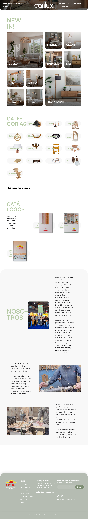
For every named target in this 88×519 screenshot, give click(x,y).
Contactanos (62, 7)
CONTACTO (24, 503)
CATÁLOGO (24, 493)
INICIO (22, 481)
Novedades (19, 4)
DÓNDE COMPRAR (27, 496)
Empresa (6, 7)
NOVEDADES (25, 487)
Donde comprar (74, 4)
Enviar (79, 487)
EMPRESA (24, 490)
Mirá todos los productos (19, 188)
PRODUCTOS (25, 484)
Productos (7, 4)
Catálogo (61, 4)
